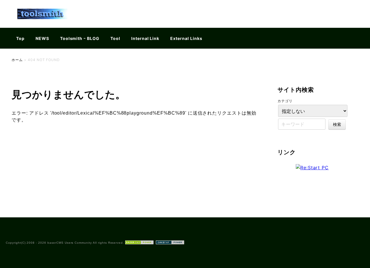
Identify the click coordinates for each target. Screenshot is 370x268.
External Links (186, 38)
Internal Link (145, 38)
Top (20, 38)
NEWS (42, 38)
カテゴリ (285, 101)
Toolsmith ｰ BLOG (79, 38)
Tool (115, 38)
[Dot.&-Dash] (42, 24)
